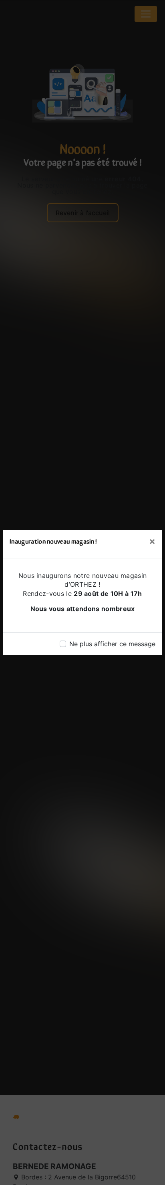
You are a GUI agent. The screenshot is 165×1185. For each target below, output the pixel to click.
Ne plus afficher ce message (112, 644)
